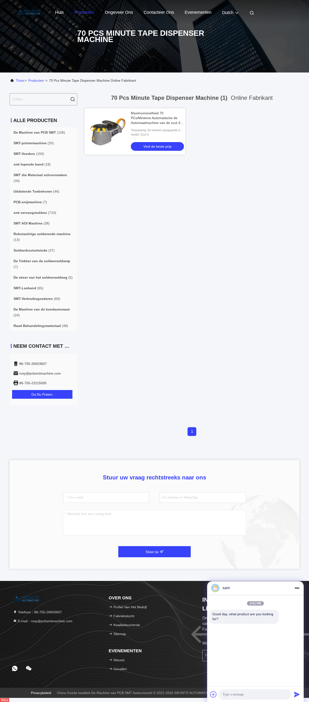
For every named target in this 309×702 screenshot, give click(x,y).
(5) (43, 277)
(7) (30, 202)
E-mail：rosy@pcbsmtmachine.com (44, 621)
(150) (29, 154)
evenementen (198, 12)
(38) (32, 223)
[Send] (297, 694)
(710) (35, 213)
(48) (41, 326)
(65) (28, 288)
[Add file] (213, 694)
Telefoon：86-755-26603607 (39, 612)
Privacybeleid (41, 693)
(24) (42, 312)
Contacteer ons (159, 12)
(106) (39, 132)
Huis (59, 12)
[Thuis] (29, 12)
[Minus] (297, 588)
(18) (32, 164)
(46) (36, 191)
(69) (37, 299)
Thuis (20, 80)
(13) (42, 237)
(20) (34, 143)
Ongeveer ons (119, 12)
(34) (40, 178)
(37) (34, 250)
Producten (84, 12)
